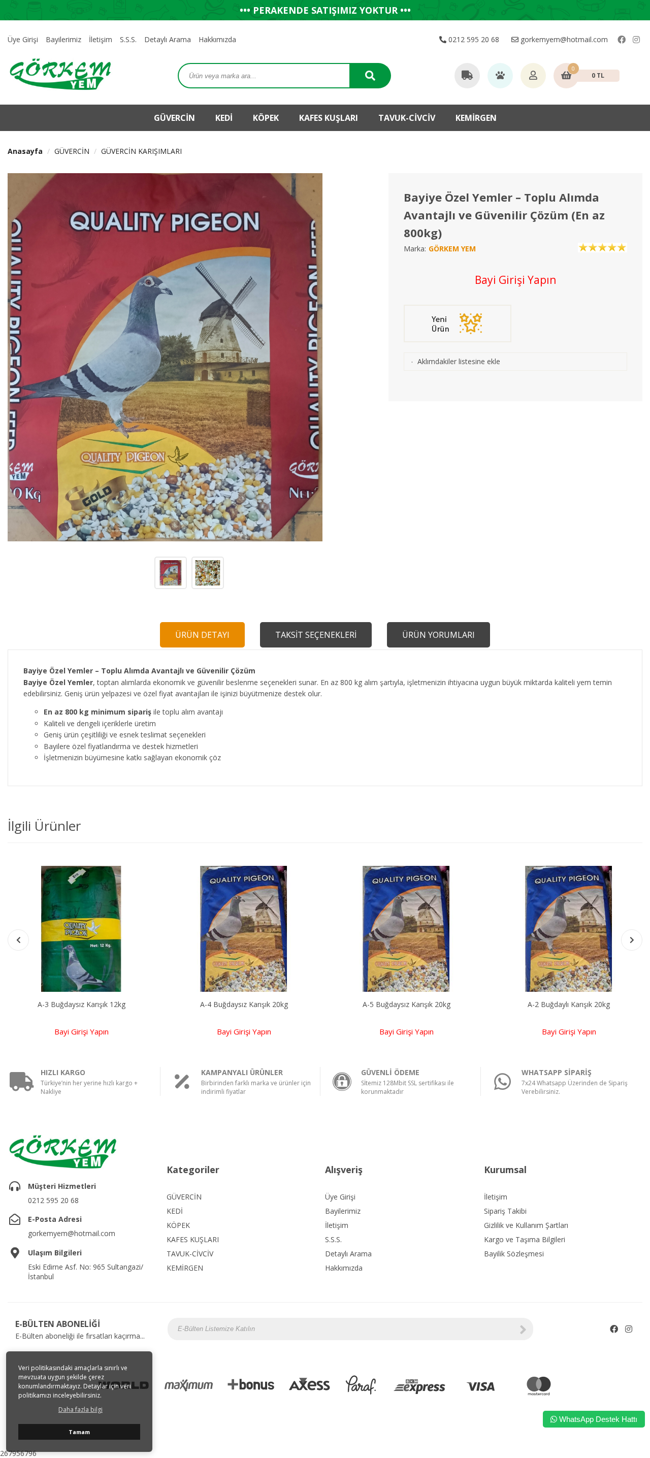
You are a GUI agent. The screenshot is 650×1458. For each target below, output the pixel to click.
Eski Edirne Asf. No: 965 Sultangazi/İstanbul (85, 1272)
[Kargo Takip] (467, 76)
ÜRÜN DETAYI (202, 634)
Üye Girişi (23, 39)
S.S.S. (128, 39)
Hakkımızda (217, 39)
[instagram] (636, 39)
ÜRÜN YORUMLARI (438, 634)
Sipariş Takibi (505, 1211)
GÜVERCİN (174, 117)
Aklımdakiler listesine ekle (458, 361)
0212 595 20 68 (472, 39)
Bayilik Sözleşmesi (514, 1253)
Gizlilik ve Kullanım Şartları (526, 1225)
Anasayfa (25, 151)
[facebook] (621, 39)
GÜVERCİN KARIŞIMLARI (141, 151)
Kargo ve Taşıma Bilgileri (524, 1239)
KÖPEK (266, 117)
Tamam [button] (79, 1432)
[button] (631, 940)
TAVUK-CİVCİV (406, 117)
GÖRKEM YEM (452, 248)
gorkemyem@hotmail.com (563, 39)
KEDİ (224, 117)
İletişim (100, 39)
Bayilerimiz (63, 39)
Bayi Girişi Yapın (515, 280)
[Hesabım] (533, 76)
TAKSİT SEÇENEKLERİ (315, 634)
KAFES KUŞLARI (328, 117)
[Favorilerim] (500, 76)
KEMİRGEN (476, 117)
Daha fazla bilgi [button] (80, 1409)
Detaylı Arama (167, 39)
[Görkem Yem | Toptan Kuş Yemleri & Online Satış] (60, 73)
